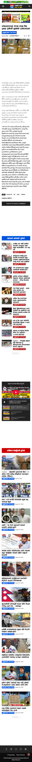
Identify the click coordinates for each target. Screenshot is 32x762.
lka (14, 194)
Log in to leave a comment (16, 203)
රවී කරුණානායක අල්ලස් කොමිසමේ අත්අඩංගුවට (20, 269)
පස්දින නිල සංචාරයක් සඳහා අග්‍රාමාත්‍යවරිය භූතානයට (19, 300)
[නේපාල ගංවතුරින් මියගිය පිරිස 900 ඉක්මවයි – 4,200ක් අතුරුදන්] (7, 333)
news (18, 194)
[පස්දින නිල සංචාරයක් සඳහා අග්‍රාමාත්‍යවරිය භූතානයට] (7, 300)
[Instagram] (11, 749)
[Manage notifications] (28, 754)
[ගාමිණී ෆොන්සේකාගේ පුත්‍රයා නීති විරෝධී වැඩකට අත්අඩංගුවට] (16, 620)
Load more (15, 353)
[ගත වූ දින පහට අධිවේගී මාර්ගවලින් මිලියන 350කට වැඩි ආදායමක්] (7, 323)
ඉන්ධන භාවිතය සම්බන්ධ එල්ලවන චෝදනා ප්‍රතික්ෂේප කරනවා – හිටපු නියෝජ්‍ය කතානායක (21, 279)
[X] (21, 749)
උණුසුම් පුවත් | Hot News (9, 32)
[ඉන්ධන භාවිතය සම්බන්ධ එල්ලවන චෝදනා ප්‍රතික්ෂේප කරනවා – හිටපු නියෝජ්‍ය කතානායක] (7, 278)
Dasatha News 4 (15, 36)
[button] (3, 6)
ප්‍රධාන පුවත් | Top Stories (19, 272)
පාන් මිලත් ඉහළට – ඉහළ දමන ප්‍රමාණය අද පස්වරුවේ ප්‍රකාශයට (21, 290)
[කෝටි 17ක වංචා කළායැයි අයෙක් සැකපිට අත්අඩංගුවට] (16, 515)
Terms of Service (20, 755)
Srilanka (23, 194)
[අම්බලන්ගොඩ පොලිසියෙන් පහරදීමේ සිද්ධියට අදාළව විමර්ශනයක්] (16, 569)
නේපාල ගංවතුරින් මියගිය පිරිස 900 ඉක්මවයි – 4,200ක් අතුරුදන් (21, 332)
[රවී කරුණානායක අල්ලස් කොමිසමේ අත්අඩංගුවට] (7, 270)
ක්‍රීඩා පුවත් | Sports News (8, 687)
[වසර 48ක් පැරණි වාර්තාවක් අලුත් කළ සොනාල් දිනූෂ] (16, 490)
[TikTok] (16, 749)
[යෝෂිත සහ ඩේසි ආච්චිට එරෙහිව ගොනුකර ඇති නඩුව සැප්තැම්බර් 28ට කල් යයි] (7, 246)
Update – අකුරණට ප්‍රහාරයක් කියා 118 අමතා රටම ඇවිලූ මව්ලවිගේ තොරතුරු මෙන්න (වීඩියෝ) (15, 474)
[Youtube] (25, 749)
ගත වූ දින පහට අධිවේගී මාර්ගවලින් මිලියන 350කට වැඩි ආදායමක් (21, 322)
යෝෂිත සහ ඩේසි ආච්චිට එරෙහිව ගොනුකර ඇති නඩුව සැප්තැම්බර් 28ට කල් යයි (21, 246)
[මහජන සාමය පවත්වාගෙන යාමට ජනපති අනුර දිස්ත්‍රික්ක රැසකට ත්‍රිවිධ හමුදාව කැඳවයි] (16, 541)
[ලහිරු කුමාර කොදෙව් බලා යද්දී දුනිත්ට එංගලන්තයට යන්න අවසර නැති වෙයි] (16, 673)
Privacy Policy (11, 755)
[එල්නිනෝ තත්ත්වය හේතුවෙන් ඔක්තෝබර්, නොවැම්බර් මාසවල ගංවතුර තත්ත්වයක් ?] (16, 645)
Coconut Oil (9, 194)
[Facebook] (6, 749)
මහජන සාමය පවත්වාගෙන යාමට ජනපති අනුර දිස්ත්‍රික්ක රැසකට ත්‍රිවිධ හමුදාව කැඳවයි (16, 553)
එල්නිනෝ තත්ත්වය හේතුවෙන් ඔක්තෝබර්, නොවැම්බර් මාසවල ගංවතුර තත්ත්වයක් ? (16, 657)
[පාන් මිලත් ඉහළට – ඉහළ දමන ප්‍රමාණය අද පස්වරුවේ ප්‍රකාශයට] (7, 290)
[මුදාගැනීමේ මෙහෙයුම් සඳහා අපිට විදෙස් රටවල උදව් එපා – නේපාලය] (16, 594)
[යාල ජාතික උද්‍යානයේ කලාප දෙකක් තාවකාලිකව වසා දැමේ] (16, 699)
